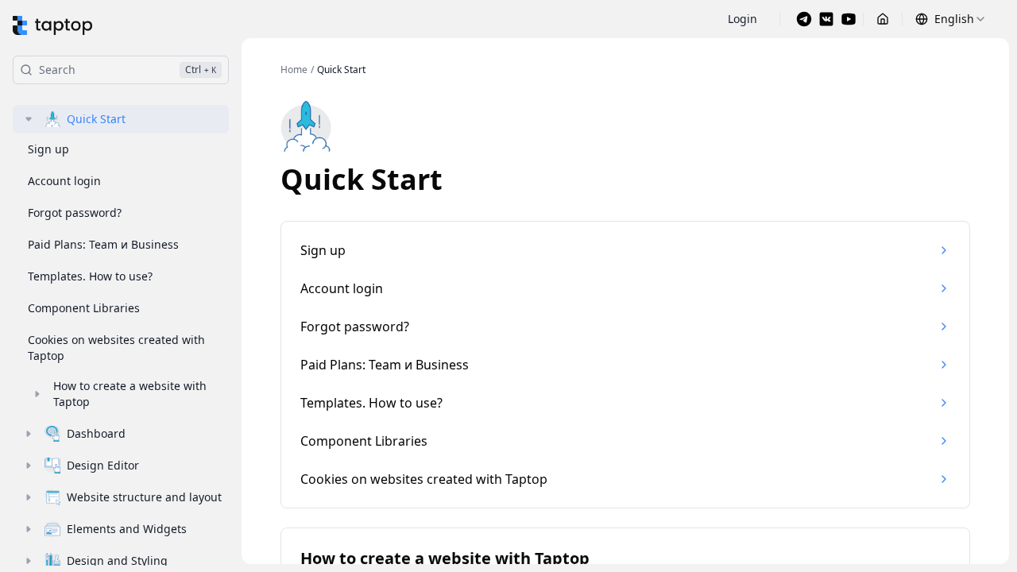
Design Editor (103, 465)
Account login (64, 180)
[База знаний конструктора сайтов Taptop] (52, 25)
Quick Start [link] (341, 70)
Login (742, 18)
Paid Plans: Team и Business (103, 244)
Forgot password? (75, 212)
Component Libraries (84, 307)
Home (293, 70)
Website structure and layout (144, 496)
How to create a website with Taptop (130, 393)
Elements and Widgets (127, 528)
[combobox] (951, 19)
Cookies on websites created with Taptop (116, 347)
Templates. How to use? (90, 276)
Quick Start (96, 118)
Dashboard (96, 433)
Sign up (48, 149)
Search (127, 69)
